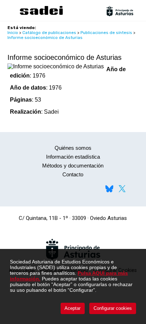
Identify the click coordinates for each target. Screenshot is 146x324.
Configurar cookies (113, 308)
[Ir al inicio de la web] (41, 14)
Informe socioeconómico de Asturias (45, 37)
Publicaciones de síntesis (106, 32)
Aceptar (72, 308)
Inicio (12, 32)
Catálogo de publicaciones (49, 32)
